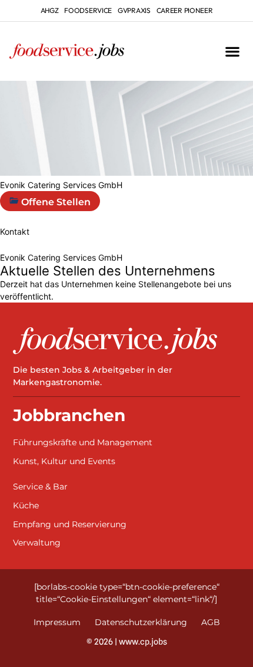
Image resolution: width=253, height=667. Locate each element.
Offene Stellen (55, 202)
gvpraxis (134, 10)
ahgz (50, 10)
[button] (232, 51)
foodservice (88, 10)
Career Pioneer (185, 10)
